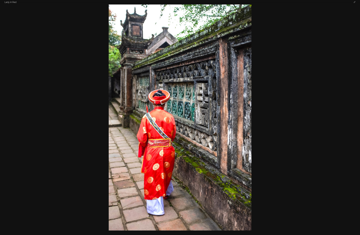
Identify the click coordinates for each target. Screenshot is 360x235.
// (355, 2)
